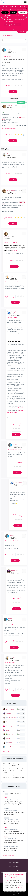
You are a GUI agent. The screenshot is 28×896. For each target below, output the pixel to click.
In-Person (6, 808)
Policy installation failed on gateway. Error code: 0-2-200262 (13, 764)
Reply (13, 91)
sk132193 (14, 250)
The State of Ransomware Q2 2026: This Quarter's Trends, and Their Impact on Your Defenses (13, 803)
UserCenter (14, 894)
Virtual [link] (11, 793)
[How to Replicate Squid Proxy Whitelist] (25, 98)
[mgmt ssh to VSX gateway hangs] (2, 98)
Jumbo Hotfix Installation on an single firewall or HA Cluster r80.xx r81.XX (13, 776)
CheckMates (8, 855)
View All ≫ (5, 751)
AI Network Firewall (8, 35)
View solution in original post (9, 128)
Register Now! (12, 25)
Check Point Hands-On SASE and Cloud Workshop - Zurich (14, 823)
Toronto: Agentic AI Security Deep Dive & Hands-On (14, 813)
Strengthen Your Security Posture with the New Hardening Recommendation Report (13, 770)
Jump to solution (7, 56)
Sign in (6, 880)
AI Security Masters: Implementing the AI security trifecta (14, 841)
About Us (22, 893)
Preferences (22, 12)
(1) (23, 134)
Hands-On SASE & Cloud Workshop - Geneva (11, 849)
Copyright (10, 893)
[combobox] (14, 41)
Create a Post (22, 31)
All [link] (6, 793)
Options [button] (25, 35)
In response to (10, 242)
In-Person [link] (17, 793)
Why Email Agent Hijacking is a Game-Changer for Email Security (14, 832)
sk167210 (20, 407)
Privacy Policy (23, 8)
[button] (5, 12)
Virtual (5, 797)
